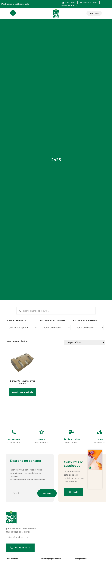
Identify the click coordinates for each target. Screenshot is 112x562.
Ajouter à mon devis (22, 392)
